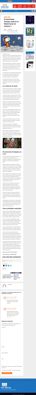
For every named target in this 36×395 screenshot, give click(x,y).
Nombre (3, 346)
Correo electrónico (5, 352)
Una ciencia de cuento (8, 260)
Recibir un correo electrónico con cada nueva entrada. (11, 370)
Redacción (10, 29)
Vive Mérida (6, 388)
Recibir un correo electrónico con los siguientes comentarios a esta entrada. (12, 367)
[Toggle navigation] (16, 11)
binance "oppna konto (11, 297)
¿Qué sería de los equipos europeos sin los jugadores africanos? (8, 276)
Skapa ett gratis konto (11, 308)
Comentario (4, 327)
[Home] (1, 11)
